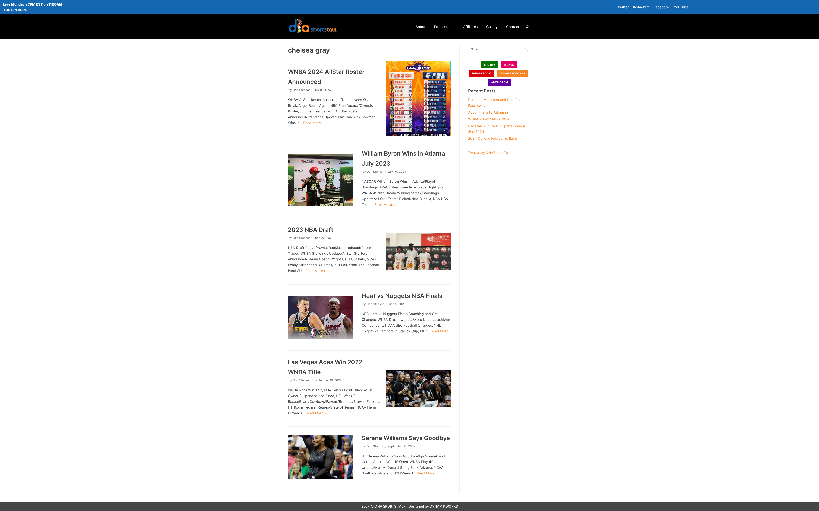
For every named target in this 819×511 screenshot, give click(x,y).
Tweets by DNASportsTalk (489, 152)
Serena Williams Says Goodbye (406, 438)
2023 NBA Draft (310, 229)
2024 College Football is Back (492, 138)
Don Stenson (302, 90)
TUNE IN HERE (15, 10)
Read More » (313, 123)
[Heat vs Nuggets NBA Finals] (320, 317)
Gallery (492, 27)
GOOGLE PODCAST (512, 73)
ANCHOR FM (499, 82)
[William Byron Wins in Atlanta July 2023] (320, 180)
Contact (512, 27)
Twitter (623, 7)
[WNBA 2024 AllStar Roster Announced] (418, 98)
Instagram (641, 7)
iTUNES (509, 64)
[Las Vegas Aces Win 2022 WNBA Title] (418, 388)
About (420, 27)
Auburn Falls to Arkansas (488, 112)
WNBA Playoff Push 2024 (488, 119)
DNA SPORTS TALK (390, 506)
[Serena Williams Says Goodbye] (320, 457)
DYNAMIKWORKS (444, 506)
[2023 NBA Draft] (418, 251)
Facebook (662, 7)
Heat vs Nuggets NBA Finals (402, 295)
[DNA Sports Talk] (312, 26)
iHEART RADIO (481, 73)
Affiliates (470, 27)
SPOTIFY (490, 64)
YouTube (681, 7)
